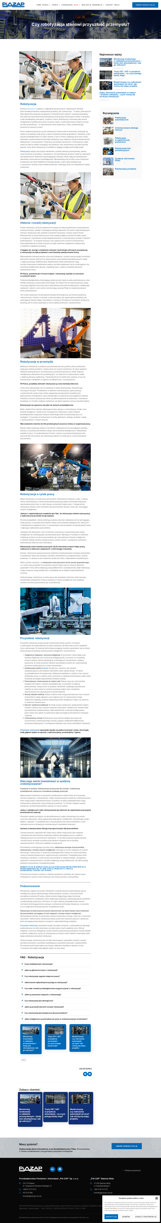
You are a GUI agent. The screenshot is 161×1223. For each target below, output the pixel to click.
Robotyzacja (25, 151)
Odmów (126, 1217)
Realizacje (86, 5)
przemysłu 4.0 (31, 109)
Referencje (97, 5)
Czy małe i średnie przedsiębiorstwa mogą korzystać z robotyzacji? (53, 988)
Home (39, 5)
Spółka (45, 5)
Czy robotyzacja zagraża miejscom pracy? (42, 976)
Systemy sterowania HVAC (124, 159)
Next (23, 1060)
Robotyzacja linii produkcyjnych (123, 149)
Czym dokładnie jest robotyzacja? (39, 964)
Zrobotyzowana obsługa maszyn (126, 129)
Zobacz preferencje (146, 1217)
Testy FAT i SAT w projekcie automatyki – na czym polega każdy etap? (54, 1041)
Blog (76, 5)
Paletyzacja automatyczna (121, 119)
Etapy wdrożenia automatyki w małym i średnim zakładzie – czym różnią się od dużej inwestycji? (118, 94)
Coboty (45, 668)
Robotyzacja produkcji (125, 169)
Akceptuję (111, 1217)
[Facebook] (60, 1169)
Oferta (55, 5)
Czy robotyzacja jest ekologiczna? (39, 1001)
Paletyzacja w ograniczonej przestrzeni (122, 140)
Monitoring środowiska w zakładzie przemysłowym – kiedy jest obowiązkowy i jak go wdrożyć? (30, 1043)
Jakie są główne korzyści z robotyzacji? (41, 970)
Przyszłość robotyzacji (29, 730)
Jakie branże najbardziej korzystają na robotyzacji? (46, 982)
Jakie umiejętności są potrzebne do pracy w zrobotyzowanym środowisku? (56, 1019)
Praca (117, 5)
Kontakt (109, 5)
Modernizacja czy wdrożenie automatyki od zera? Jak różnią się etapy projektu (78, 1042)
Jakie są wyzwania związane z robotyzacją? (43, 994)
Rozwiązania (67, 5)
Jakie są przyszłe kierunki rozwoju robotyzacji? (44, 1007)
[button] (157, 1198)
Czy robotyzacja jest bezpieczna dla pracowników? (46, 1013)
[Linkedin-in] (52, 1169)
